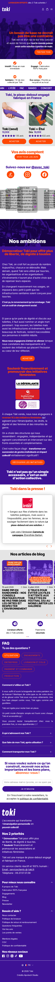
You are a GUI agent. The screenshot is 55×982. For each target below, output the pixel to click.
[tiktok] (16, 956)
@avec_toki (40, 167)
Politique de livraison (11, 919)
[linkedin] (12, 956)
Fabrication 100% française (14, 890)
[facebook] (3, 956)
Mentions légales (10, 939)
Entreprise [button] (11, 662)
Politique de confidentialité (14, 945)
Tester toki (44, 52)
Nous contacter (9, 915)
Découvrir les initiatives (28, 462)
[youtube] (21, 956)
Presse (5, 900)
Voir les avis (7, 929)
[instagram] (7, 956)
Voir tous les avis (27, 157)
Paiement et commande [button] (18, 669)
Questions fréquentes (12, 926)
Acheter (14, 141)
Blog (4, 897)
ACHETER (27, 358)
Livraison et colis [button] (35, 662)
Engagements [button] (32, 655)
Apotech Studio (31, 975)
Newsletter (7, 904)
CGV (4, 942)
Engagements (8, 893)
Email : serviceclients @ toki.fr (18, 869)
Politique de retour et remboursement (19, 922)
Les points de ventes (11, 932)
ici (20, 716)
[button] (47, 9)
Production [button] (11, 676)
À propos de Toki (10, 886)
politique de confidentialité (34, 798)
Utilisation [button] (11, 655)
